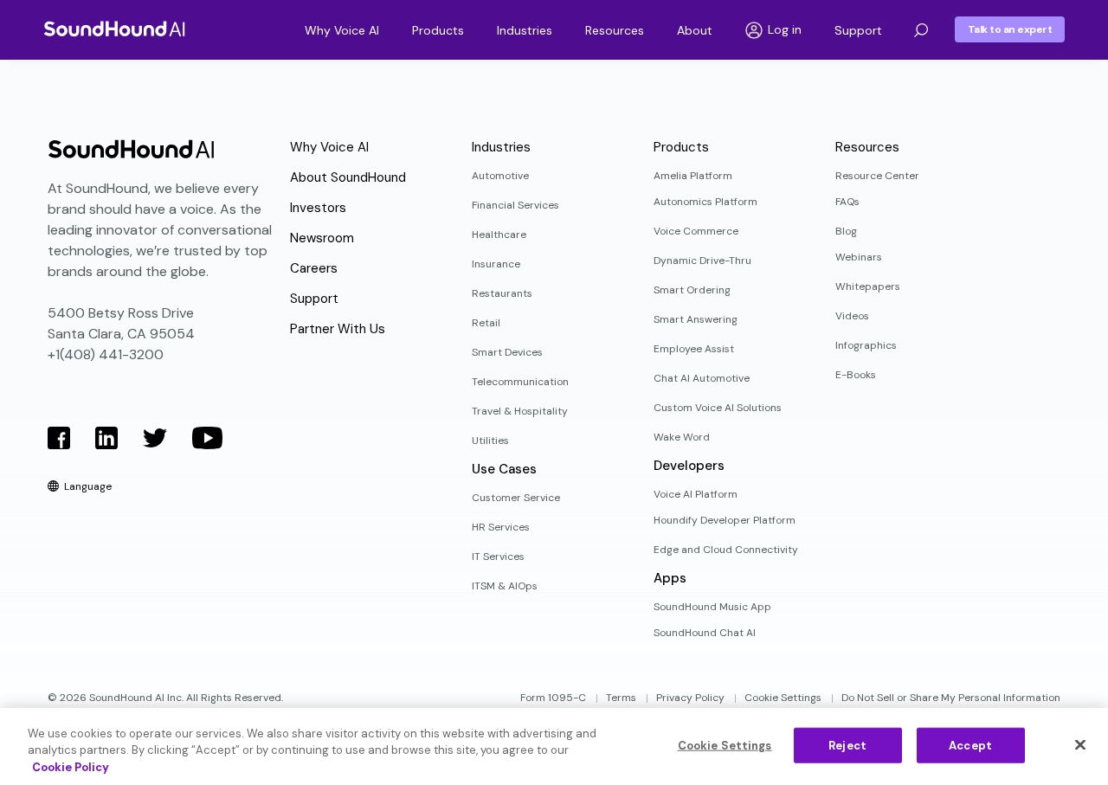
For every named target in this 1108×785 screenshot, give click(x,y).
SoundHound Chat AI (705, 633)
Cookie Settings (782, 698)
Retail (486, 323)
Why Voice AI (342, 30)
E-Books (855, 375)
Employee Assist (694, 349)
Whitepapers (867, 286)
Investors (318, 208)
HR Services (501, 527)
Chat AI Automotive (702, 378)
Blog (846, 231)
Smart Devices (507, 352)
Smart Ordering (692, 290)
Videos (852, 316)
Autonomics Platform (705, 202)
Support (858, 30)
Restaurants (502, 293)
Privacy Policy (690, 698)
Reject (847, 744)
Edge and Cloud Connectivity (726, 550)
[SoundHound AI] (114, 28)
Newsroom (322, 238)
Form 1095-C (553, 698)
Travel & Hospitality (520, 411)
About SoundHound (348, 177)
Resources (614, 30)
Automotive (500, 176)
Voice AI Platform (696, 494)
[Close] (1080, 744)
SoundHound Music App (712, 607)
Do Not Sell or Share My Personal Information (950, 698)
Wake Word (682, 437)
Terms (621, 698)
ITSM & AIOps (505, 586)
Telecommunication (520, 382)
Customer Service (516, 498)
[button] (921, 30)
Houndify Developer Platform (725, 520)
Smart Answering (696, 319)
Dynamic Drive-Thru (702, 260)
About (694, 30)
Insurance (496, 264)
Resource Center (877, 176)
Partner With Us (337, 329)
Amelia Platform (693, 176)
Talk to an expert (1010, 29)
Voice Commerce (696, 231)
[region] (554, 746)
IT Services (498, 556)
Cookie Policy (70, 767)
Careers (314, 268)
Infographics (866, 345)
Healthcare (499, 234)
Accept (970, 744)
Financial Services (515, 205)
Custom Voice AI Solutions (718, 408)
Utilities (490, 440)
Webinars (858, 257)
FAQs (847, 202)
